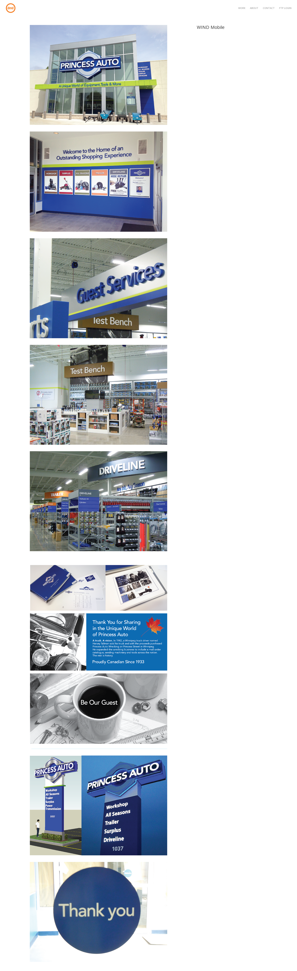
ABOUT (254, 8)
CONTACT (269, 8)
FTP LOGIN (285, 8)
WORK (241, 8)
